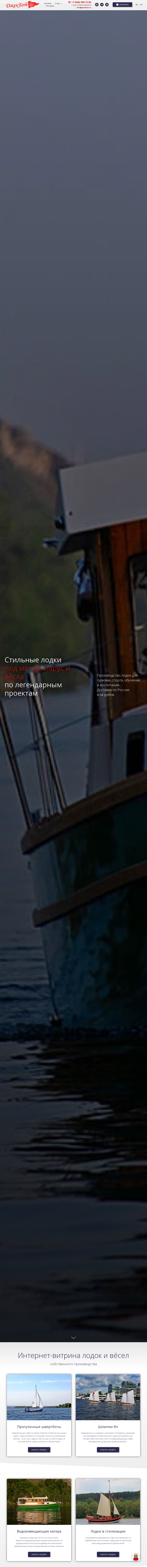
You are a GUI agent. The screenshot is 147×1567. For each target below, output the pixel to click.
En (141, 4)
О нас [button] (57, 3)
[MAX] (97, 4)
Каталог (48, 3)
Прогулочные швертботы (39, 1426)
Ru (137, 4)
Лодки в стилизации (107, 1531)
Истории (50, 6)
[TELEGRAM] (102, 4)
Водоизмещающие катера (39, 1531)
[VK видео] (107, 4)
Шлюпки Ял (108, 1426)
